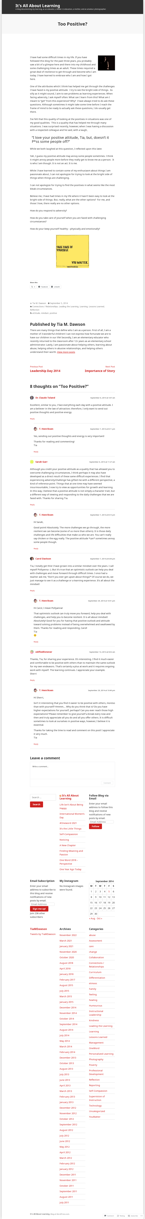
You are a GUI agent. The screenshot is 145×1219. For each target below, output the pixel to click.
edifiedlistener (43, 651)
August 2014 (66, 1029)
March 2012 (66, 1157)
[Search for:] (43, 797)
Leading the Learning (69, 306)
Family (92, 988)
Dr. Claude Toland (45, 397)
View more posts (66, 352)
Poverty (93, 1064)
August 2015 (66, 985)
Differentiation (97, 977)
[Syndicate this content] (60, 795)
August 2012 (66, 1130)
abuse (92, 935)
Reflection (34, 309)
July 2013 (64, 1074)
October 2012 (67, 1118)
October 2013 (67, 1063)
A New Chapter (68, 845)
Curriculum (95, 972)
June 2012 (65, 1141)
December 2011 (68, 1174)
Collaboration (96, 957)
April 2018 (65, 968)
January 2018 (66, 974)
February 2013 (67, 1096)
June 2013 (65, 1079)
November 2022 (68, 935)
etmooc (93, 983)
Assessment (95, 940)
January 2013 (66, 1102)
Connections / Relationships (45, 306)
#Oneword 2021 (68, 823)
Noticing (64, 839)
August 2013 (66, 1068)
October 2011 (67, 1185)
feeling (93, 994)
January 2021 (66, 946)
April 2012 (65, 1152)
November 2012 (68, 1113)
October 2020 (67, 957)
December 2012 (68, 1107)
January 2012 (66, 1169)
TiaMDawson (38, 929)
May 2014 (65, 1040)
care (91, 946)
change (93, 951)
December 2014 (68, 1007)
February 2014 (67, 1052)
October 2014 (67, 1018)
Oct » (99, 918)
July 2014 (64, 1035)
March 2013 (66, 1091)
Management (96, 1042)
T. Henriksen (46, 428)
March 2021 (66, 940)
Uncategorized (97, 1111)
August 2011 (66, 1196)
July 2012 (64, 1135)
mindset (45, 313)
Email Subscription (42, 881)
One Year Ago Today (70, 869)
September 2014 (68, 1024)
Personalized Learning (101, 1053)
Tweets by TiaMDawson (43, 934)
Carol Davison (43, 558)
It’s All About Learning (69, 797)
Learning (84, 306)
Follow (95, 826)
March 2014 (66, 1046)
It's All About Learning (38, 5)
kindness (94, 1020)
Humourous (95, 1005)
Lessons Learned (96, 306)
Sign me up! (39, 908)
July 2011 (64, 1202)
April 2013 (65, 1085)
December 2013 (68, 1057)
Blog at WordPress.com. (60, 1214)
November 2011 (68, 1180)
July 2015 (64, 990)
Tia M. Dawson (39, 303)
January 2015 (66, 1001)
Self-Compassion (69, 834)
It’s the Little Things (70, 828)
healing (93, 1000)
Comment (107, 783)
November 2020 (68, 951)
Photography (96, 1059)
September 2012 (68, 1124)
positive (53, 313)
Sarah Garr (41, 461)
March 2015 (66, 996)
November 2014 (68, 1013)
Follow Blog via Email (99, 797)
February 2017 (67, 979)
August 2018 (66, 962)
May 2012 (65, 1146)
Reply (32, 419)
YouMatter (94, 1116)
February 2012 (67, 1163)
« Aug (92, 918)
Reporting (94, 1085)
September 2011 (68, 1191)
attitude (36, 313)
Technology (95, 1105)
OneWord (94, 1048)
